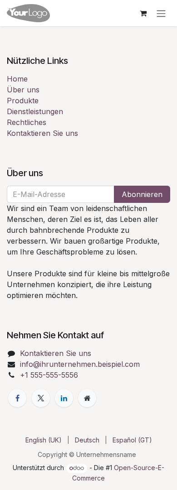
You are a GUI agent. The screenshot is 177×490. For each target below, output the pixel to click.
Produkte (23, 100)
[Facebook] (17, 398)
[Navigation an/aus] (161, 13)
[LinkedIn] (64, 398)
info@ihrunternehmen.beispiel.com (80, 364)
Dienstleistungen (35, 111)
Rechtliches (26, 122)
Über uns (23, 89)
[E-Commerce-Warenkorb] (143, 13)
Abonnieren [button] (142, 194)
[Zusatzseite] (87, 398)
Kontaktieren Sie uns (42, 133)
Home (17, 78)
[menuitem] (43, 440)
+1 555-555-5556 (49, 375)
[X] (41, 398)
